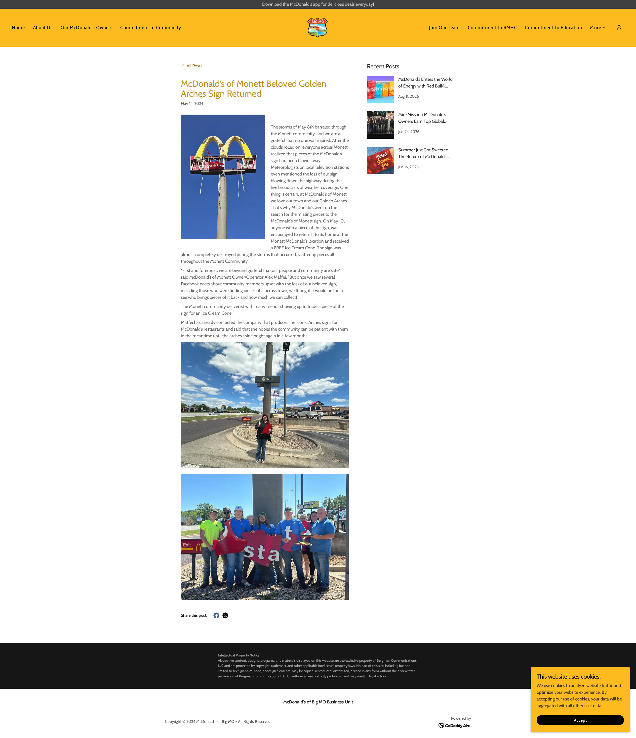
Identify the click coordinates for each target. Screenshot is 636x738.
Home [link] (18, 27)
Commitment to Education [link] (553, 27)
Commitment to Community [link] (150, 27)
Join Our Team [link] (444, 27)
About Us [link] (43, 27)
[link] (318, 27)
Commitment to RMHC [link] (492, 27)
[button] (598, 28)
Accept (580, 720)
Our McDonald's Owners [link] (87, 27)
